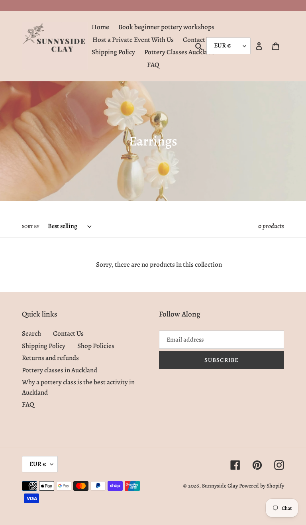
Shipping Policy (43, 345)
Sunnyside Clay (220, 486)
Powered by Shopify (261, 486)
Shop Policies (95, 345)
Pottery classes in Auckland (59, 370)
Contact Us (68, 333)
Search (31, 333)
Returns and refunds (50, 357)
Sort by (30, 226)
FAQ (28, 404)
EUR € (37, 464)
